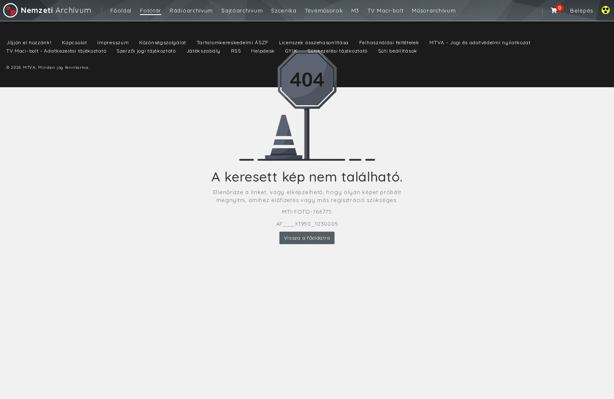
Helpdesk (263, 51)
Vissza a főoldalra (307, 238)
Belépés (581, 10)
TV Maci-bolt (385, 10)
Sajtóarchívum (242, 10)
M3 (355, 10)
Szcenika (284, 10)
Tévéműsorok (324, 10)
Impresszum (113, 42)
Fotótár (150, 10)
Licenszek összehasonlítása (314, 42)
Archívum (56, 10)
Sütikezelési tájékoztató (337, 51)
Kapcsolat (74, 42)
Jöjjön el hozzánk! (29, 42)
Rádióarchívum (191, 10)
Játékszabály (203, 51)
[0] (554, 10)
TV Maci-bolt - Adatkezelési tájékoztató (56, 51)
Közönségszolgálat (162, 42)
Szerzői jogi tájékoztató (146, 51)
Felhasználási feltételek (389, 42)
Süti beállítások (397, 51)
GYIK (291, 51)
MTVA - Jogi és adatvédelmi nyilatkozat (480, 42)
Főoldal (121, 10)
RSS (236, 51)
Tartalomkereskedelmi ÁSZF (233, 42)
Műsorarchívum (434, 10)
